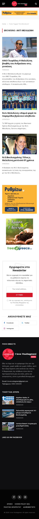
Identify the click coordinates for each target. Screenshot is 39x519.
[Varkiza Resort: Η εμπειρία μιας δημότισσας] (8, 426)
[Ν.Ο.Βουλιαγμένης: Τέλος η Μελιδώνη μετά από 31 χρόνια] (19, 144)
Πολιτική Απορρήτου (19, 302)
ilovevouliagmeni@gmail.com (17, 381)
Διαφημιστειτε (29, 507)
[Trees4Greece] (19, 235)
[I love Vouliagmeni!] (19, 4)
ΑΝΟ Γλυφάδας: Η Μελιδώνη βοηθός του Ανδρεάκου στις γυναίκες (17, 63)
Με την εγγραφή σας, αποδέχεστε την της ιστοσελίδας (20, 303)
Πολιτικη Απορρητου (12, 507)
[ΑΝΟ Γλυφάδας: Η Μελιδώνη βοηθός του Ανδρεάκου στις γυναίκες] (19, 47)
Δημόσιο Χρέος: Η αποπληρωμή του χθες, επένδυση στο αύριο (24, 400)
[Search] (36, 3)
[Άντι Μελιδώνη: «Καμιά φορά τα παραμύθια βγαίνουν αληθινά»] (19, 99)
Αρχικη (10, 504)
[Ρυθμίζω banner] (19, 13)
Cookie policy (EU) (22, 504)
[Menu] (3, 3)
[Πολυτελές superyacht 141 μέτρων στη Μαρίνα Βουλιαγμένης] (8, 413)
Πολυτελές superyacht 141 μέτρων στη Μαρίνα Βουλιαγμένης (26, 413)
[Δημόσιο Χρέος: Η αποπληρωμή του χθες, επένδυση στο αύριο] (8, 400)
